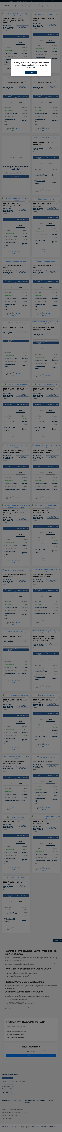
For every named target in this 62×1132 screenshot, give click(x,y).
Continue (31, 72)
